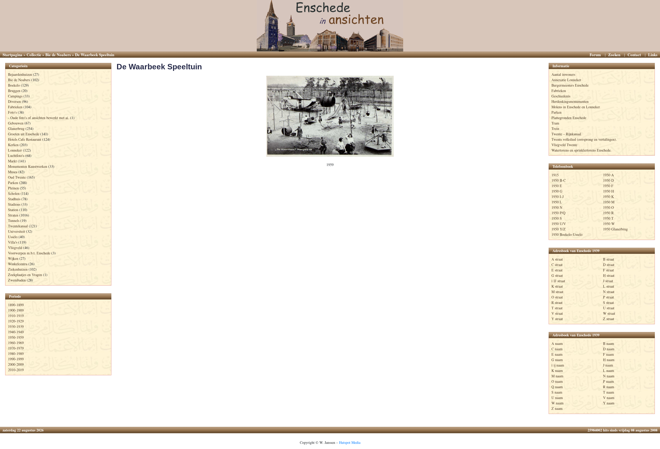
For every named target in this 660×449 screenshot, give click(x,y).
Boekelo (14, 85)
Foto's (12, 112)
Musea (12, 171)
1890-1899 (16, 304)
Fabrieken (15, 106)
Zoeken (614, 54)
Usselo (13, 236)
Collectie (34, 54)
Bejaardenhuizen (20, 74)
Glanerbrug (16, 128)
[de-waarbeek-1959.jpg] (330, 116)
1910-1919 (16, 315)
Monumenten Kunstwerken (27, 166)
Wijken (13, 258)
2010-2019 (16, 369)
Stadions (14, 204)
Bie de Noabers (58, 54)
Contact (634, 54)
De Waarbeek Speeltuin (159, 66)
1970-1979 (16, 348)
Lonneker (15, 150)
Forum (595, 54)
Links (652, 54)
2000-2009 (16, 364)
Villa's (12, 242)
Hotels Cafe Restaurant (24, 139)
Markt (12, 161)
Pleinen (13, 188)
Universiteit (16, 231)
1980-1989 (16, 353)
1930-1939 (16, 326)
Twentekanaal (18, 225)
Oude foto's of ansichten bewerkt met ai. (39, 117)
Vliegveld (15, 247)
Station (13, 209)
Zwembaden (17, 280)
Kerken (13, 144)
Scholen (14, 193)
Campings (15, 96)
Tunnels (13, 220)
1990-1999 (16, 358)
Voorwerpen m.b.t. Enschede (29, 253)
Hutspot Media (349, 442)
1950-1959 (16, 337)
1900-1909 (16, 310)
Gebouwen (15, 123)
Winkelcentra (17, 263)
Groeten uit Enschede (23, 133)
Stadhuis (14, 198)
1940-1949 (16, 331)
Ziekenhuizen (18, 269)
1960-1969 (16, 342)
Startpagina (12, 54)
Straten (13, 215)
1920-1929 (16, 321)
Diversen (14, 101)
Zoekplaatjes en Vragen (25, 274)
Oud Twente (17, 177)
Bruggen (14, 90)
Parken (13, 182)
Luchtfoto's (16, 155)
